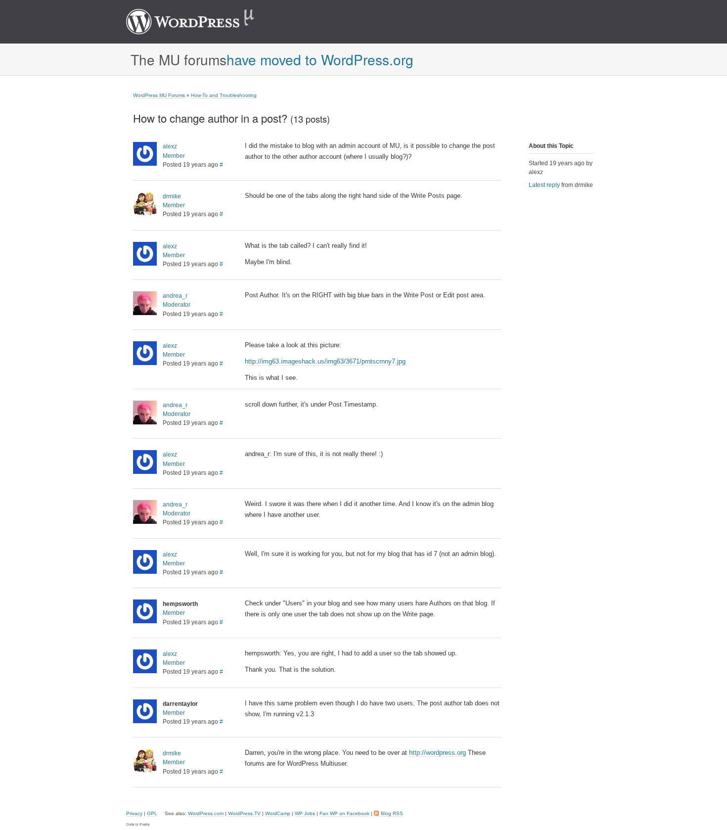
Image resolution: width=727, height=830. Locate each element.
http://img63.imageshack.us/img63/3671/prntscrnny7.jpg (325, 361)
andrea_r (175, 295)
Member (174, 155)
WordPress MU (200, 22)
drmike (172, 196)
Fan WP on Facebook (344, 813)
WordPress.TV (244, 813)
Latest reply (544, 185)
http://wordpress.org (437, 752)
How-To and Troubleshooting (224, 95)
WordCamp (277, 813)
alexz (170, 146)
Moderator (176, 304)
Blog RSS (392, 813)
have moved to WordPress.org (320, 59)
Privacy (134, 813)
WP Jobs (305, 813)
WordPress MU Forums (159, 95)
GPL (152, 813)
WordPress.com (206, 813)
